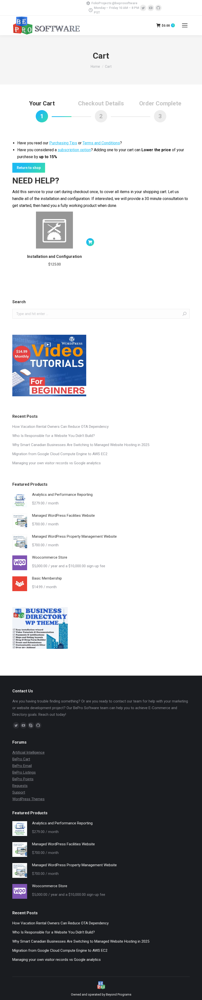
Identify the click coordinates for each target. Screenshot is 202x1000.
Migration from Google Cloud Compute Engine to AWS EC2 (59, 454)
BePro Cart (21, 759)
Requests (20, 785)
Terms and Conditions (101, 143)
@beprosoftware (124, 3)
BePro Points (23, 779)
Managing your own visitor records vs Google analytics (56, 463)
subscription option (74, 150)
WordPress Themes (28, 799)
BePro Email (22, 766)
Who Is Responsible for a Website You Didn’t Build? (53, 435)
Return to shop (29, 168)
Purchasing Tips (63, 143)
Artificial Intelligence (28, 752)
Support (18, 792)
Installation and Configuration (54, 256)
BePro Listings (24, 772)
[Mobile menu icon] (185, 25)
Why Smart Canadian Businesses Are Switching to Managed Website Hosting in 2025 (80, 445)
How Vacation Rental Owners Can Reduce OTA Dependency (60, 426)
